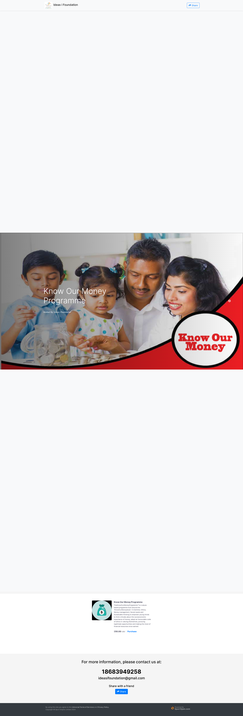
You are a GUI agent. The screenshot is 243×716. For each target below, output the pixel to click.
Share (194, 5)
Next (229, 301)
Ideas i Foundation (62, 312)
